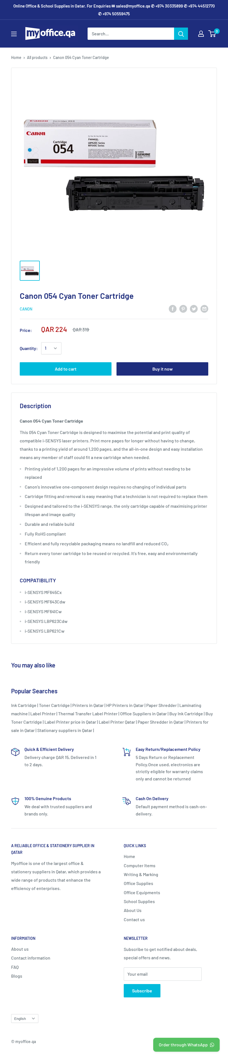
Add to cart (65, 368)
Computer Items (139, 865)
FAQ (15, 967)
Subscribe (142, 990)
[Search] (181, 34)
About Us (133, 910)
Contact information (30, 957)
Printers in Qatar (88, 705)
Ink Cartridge (23, 705)
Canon (26, 309)
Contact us (134, 919)
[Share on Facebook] (173, 308)
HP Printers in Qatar (125, 705)
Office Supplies (138, 883)
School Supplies (139, 901)
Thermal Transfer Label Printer (88, 713)
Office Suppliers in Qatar (143, 713)
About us (20, 948)
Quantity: (29, 348)
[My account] (201, 34)
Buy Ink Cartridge (186, 713)
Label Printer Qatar (117, 721)
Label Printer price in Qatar (70, 721)
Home (16, 57)
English (20, 1018)
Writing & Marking (141, 874)
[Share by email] (204, 308)
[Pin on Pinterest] (183, 308)
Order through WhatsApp (183, 1044)
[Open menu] (14, 34)
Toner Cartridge (54, 705)
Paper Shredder (161, 705)
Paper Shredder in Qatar (161, 721)
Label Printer (43, 713)
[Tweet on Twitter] (194, 308)
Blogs (16, 975)
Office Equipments (142, 892)
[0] (212, 33)
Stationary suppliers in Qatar (64, 730)
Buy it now (162, 368)
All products (37, 57)
